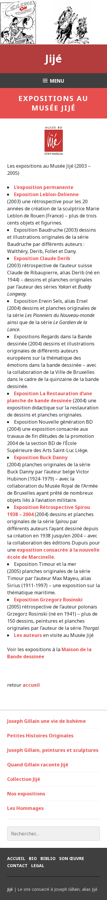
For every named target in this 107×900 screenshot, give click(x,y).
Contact (17, 865)
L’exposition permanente (43, 187)
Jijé (53, 58)
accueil (31, 685)
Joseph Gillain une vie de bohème (46, 721)
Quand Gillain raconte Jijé (37, 764)
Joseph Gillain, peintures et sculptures (52, 750)
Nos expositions (26, 793)
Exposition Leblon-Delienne (46, 194)
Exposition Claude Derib (42, 258)
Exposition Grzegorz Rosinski (48, 599)
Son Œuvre (71, 858)
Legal (37, 865)
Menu (57, 81)
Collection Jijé (23, 779)
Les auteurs (28, 635)
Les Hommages (25, 808)
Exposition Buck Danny (40, 457)
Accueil (16, 858)
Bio (33, 858)
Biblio (48, 858)
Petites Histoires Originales (40, 735)
